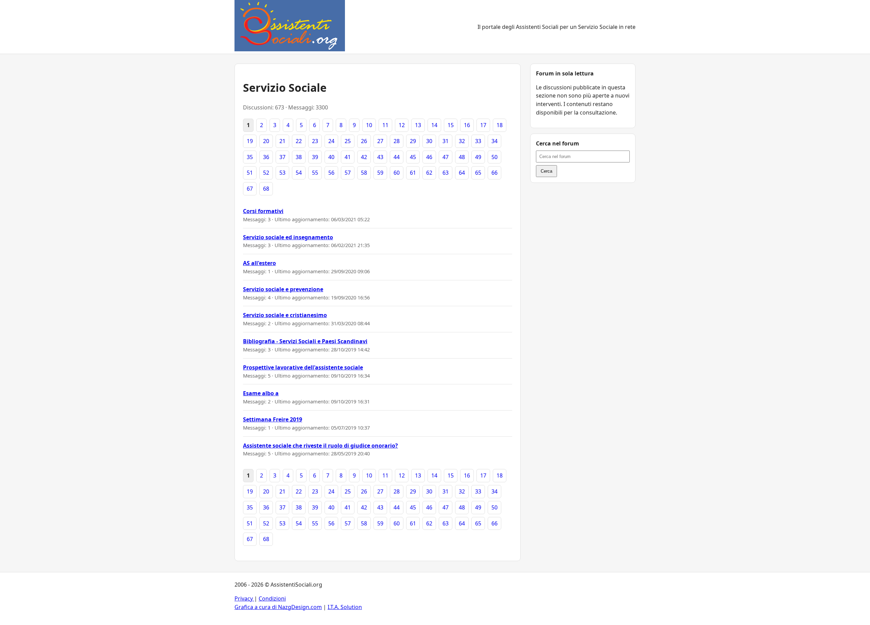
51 (250, 172)
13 (418, 125)
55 (315, 172)
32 (462, 141)
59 (380, 172)
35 (250, 157)
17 (483, 125)
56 (331, 172)
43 (380, 157)
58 (364, 172)
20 (266, 141)
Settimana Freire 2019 (272, 419)
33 (478, 141)
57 (348, 172)
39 (315, 157)
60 (397, 172)
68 (266, 188)
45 (413, 157)
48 (462, 157)
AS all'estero (259, 263)
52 (266, 172)
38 (299, 157)
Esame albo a (261, 393)
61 (413, 172)
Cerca (546, 171)
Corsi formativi (263, 211)
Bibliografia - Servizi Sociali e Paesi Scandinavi (305, 341)
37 (282, 157)
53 (282, 172)
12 (402, 125)
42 (364, 157)
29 (413, 141)
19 (250, 141)
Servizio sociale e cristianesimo (285, 315)
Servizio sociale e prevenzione (283, 289)
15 (451, 125)
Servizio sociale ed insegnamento (288, 237)
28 (397, 141)
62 (429, 172)
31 (445, 141)
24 (331, 141)
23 (315, 141)
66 (494, 172)
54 (299, 172)
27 (380, 141)
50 (494, 157)
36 (266, 157)
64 (462, 172)
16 (467, 125)
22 (299, 141)
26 (364, 141)
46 (429, 157)
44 (397, 157)
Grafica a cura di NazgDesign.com (278, 607)
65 (478, 172)
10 (369, 125)
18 (500, 125)
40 (331, 157)
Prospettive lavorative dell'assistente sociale (303, 367)
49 (478, 157)
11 (385, 125)
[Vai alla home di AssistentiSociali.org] (289, 27)
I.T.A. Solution (345, 607)
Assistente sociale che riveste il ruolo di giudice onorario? (320, 445)
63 (445, 172)
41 (348, 157)
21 (282, 141)
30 (429, 141)
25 (348, 141)
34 (494, 141)
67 (250, 188)
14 (434, 125)
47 (445, 157)
